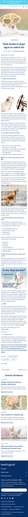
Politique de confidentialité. (15, 495)
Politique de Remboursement (8, 504)
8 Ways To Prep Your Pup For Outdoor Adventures (11, 383)
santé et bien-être (19, 51)
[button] (23, 6)
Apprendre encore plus (7, 392)
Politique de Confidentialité (8, 501)
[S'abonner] (25, 490)
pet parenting (5, 359)
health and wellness (12, 356)
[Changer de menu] (1, 6)
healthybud (8, 512)
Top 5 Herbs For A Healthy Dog (12, 415)
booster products (19, 173)
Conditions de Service (18, 506)
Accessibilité (4, 509)
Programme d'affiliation (15, 509)
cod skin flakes (5, 175)
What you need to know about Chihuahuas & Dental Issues (12, 447)
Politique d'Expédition (6, 506)
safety (13, 359)
